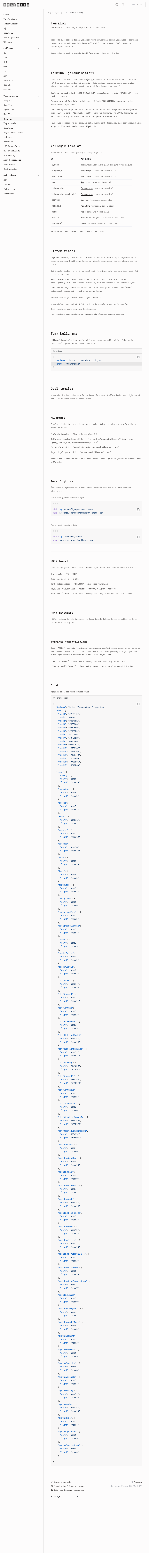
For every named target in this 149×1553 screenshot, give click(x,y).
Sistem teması (63, 251)
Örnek (55, 685)
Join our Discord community (69, 1490)
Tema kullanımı (64, 333)
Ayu (82, 182)
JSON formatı (60, 561)
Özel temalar (62, 388)
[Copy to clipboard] (138, 357)
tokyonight (87, 170)
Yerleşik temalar (66, 146)
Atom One (85, 223)
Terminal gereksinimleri (72, 73)
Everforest (87, 176)
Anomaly (138, 1482)
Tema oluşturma (62, 481)
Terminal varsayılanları (69, 641)
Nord (83, 211)
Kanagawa (85, 206)
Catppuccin (87, 188)
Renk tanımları (62, 612)
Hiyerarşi (58, 417)
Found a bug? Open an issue (69, 1486)
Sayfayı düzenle (62, 1482)
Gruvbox (85, 200)
